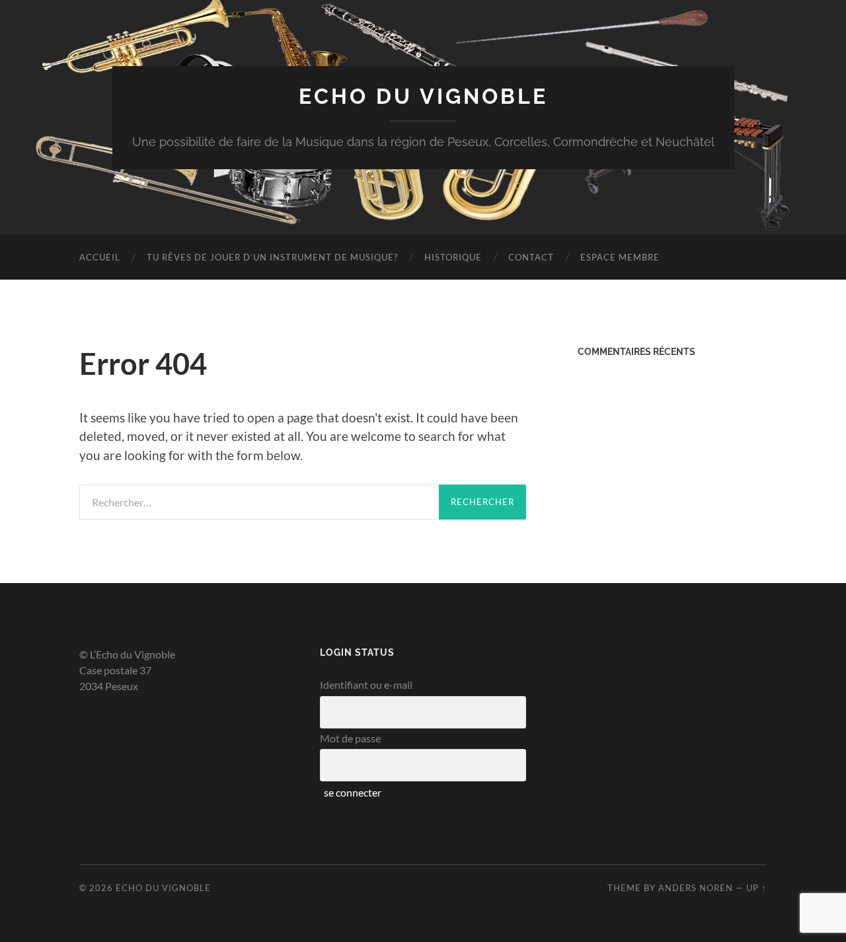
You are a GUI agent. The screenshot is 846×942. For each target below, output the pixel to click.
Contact (531, 257)
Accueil (99, 257)
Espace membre (620, 257)
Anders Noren (695, 888)
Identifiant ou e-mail (366, 684)
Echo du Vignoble (423, 96)
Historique (453, 257)
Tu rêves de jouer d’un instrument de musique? (272, 257)
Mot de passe (350, 738)
